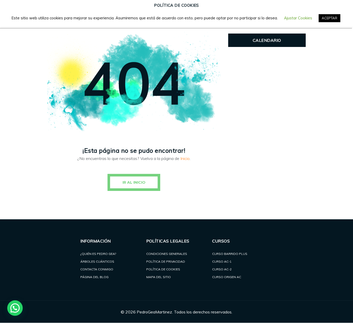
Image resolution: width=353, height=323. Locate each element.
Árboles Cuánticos (97, 261)
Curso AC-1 (222, 261)
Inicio (185, 158)
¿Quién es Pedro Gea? (98, 254)
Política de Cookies (163, 269)
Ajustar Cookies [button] (298, 17)
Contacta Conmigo (96, 269)
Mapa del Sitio (158, 277)
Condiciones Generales (166, 254)
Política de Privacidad (165, 261)
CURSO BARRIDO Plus (229, 254)
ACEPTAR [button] (329, 18)
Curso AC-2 (222, 269)
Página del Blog (94, 277)
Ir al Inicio (133, 182)
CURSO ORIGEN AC (226, 277)
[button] (15, 308)
